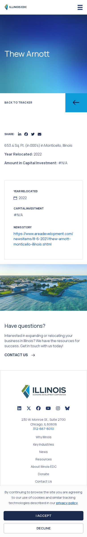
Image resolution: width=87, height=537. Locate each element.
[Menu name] (80, 7)
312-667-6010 (43, 429)
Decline (44, 528)
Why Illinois (44, 437)
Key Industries (43, 444)
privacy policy (67, 502)
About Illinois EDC (43, 467)
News (43, 452)
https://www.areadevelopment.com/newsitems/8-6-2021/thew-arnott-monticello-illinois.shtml (43, 238)
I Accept (44, 515)
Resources (43, 459)
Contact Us (43, 481)
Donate (43, 474)
